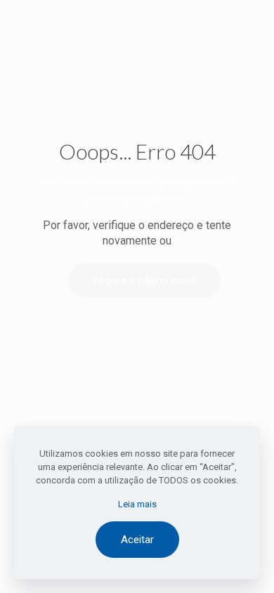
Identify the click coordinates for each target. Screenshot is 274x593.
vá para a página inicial (144, 280)
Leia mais (137, 504)
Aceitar (137, 539)
